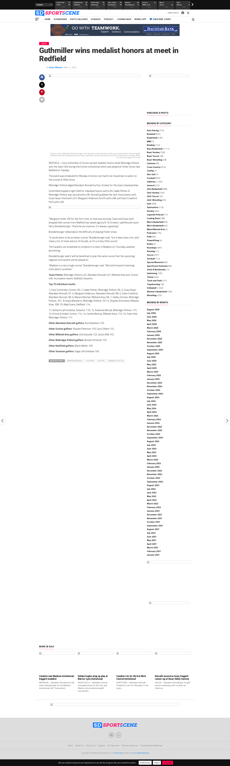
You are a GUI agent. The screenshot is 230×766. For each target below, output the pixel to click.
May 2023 (151, 452)
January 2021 (153, 554)
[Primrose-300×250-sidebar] (169, 76)
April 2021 (152, 543)
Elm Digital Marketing (141, 753)
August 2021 (153, 529)
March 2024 (152, 415)
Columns (151, 163)
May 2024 (151, 408)
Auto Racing (153, 130)
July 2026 (151, 313)
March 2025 (152, 371)
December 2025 (154, 338)
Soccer (150, 254)
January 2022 (153, 510)
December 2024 (154, 382)
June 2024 (152, 404)
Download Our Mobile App (151, 745)
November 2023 (154, 430)
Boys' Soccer (153, 156)
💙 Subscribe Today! (160, 19)
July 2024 (151, 401)
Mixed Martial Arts (156, 229)
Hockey (150, 211)
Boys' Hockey (153, 152)
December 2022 (154, 470)
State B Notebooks (156, 269)
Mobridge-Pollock (116, 360)
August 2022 (153, 485)
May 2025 (151, 364)
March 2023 (152, 459)
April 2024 (152, 412)
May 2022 (151, 496)
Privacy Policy (118, 753)
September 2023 (155, 437)
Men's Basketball (155, 222)
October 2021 (153, 521)
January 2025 (153, 379)
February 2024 (154, 419)
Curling (150, 170)
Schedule (96, 19)
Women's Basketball (157, 291)
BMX (149, 141)
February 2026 (154, 331)
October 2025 (153, 346)
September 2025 (155, 349)
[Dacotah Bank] (115, 35)
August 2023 (153, 441)
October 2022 (153, 478)
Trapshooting (153, 284)
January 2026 (153, 335)
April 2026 (152, 324)
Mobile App (140, 19)
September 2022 (155, 481)
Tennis (150, 277)
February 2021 (154, 551)
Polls (149, 236)
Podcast (108, 19)
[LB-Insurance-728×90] (94, 207)
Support (101, 745)
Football (151, 178)
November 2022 (154, 474)
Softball (151, 258)
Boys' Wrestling (154, 159)
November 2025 (154, 342)
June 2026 (152, 316)
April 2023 (152, 455)
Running (151, 251)
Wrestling (152, 295)
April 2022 (152, 500)
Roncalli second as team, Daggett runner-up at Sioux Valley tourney (172, 677)
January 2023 (153, 466)
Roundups (152, 247)
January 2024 (153, 423)
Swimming (152, 273)
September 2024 (155, 393)
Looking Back (124, 19)
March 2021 (152, 547)
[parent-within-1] (169, 603)
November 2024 (154, 386)
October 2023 (153, 434)
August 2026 (153, 309)
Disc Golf (151, 174)
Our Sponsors (113, 745)
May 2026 (151, 320)
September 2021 (155, 525)
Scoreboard (60, 19)
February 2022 (154, 507)
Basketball (152, 137)
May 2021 (151, 540)
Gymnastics (152, 207)
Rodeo (150, 243)
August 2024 (153, 397)
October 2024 (153, 390)
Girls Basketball (154, 189)
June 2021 (152, 536)
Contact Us (91, 745)
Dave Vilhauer (56, 67)
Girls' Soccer (153, 196)
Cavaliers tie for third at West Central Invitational (131, 677)
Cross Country (153, 167)
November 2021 (154, 518)
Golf (149, 203)
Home (47, 19)
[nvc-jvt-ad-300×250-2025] (169, 562)
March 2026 (152, 327)
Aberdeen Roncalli (75, 360)
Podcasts (151, 232)
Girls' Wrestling (154, 200)
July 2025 (151, 357)
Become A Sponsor (130, 745)
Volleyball (151, 287)
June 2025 (152, 360)
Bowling (151, 145)
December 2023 (154, 426)
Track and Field (154, 280)
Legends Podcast (155, 214)
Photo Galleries (79, 19)
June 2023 (152, 448)
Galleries (151, 181)
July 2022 (151, 489)
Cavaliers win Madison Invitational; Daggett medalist (56, 677)
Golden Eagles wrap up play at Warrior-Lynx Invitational (93, 677)
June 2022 (152, 492)
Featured (90, 360)
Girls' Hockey (153, 192)
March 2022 (152, 503)
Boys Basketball (154, 148)
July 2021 (151, 532)
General (150, 185)
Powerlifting (153, 240)
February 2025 (154, 375)
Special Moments (155, 262)
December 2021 (154, 514)
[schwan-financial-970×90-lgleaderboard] (115, 705)
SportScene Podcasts (157, 266)
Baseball (151, 134)
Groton (101, 360)
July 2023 (151, 445)
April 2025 (152, 368)
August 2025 (153, 353)
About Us (79, 745)
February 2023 (154, 463)
